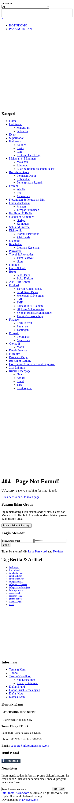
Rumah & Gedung (20, 360)
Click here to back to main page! (21, 497)
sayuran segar (15, 601)
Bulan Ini (22, 131)
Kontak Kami (17, 696)
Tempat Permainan (28, 210)
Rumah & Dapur (19, 172)
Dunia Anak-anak (19, 203)
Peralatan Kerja (18, 357)
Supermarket (16, 138)
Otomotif (14, 343)
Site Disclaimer (26, 679)
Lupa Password (37, 551)
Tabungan (23, 329)
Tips (19, 384)
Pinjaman (22, 326)
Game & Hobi (17, 268)
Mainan (21, 206)
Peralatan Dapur (26, 175)
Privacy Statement (27, 683)
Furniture (14, 353)
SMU (20, 299)
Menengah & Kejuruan (30, 295)
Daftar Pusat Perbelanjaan (24, 690)
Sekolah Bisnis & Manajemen (34, 312)
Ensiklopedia (24, 388)
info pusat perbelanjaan (19, 587)
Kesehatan (15, 244)
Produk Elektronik (28, 233)
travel (11, 604)
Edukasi (14, 285)
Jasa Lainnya (17, 367)
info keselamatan (16, 578)
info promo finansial (18, 584)
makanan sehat (15, 596)
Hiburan (14, 264)
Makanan (22, 162)
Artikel (21, 377)
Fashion (14, 186)
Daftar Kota (16, 693)
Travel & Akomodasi (21, 254)
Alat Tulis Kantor (19, 281)
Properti (14, 333)
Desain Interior (18, 350)
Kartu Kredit (24, 323)
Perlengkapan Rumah (30, 182)
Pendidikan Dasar (27, 292)
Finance (14, 319)
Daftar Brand (17, 686)
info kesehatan (15, 576)
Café (19, 151)
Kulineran (15, 141)
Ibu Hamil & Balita (20, 213)
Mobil (20, 347)
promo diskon (15, 598)
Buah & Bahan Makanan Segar (35, 168)
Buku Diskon (25, 278)
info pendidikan (16, 581)
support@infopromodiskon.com (30, 745)
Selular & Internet (19, 227)
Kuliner (21, 144)
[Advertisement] (37, 71)
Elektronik (15, 230)
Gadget (21, 220)
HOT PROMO (18, 25)
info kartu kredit (16, 573)
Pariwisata (15, 251)
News (20, 374)
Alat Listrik (23, 237)
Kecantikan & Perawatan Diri (27, 199)
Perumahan (23, 336)
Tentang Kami (17, 669)
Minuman (22, 165)
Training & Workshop (30, 316)
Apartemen (23, 340)
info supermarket (16, 590)
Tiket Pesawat (25, 257)
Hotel (20, 261)
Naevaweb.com (28, 799)
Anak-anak (23, 196)
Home (13, 120)
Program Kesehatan (28, 247)
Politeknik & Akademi (30, 305)
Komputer (23, 223)
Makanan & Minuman (22, 158)
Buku (12, 271)
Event (12, 134)
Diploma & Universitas (30, 309)
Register (58, 551)
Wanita (21, 189)
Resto (20, 148)
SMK (20, 302)
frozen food (14, 570)
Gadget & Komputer (21, 216)
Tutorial (13, 672)
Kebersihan (23, 179)
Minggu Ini (23, 127)
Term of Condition (20, 676)
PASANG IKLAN (20, 28)
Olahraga (14, 240)
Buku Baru (23, 275)
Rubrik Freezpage (20, 371)
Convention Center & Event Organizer (32, 364)
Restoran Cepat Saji (28, 155)
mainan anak (14, 593)
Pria (19, 192)
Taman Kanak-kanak (29, 288)
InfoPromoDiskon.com (15, 792)
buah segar (14, 567)
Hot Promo (15, 124)
